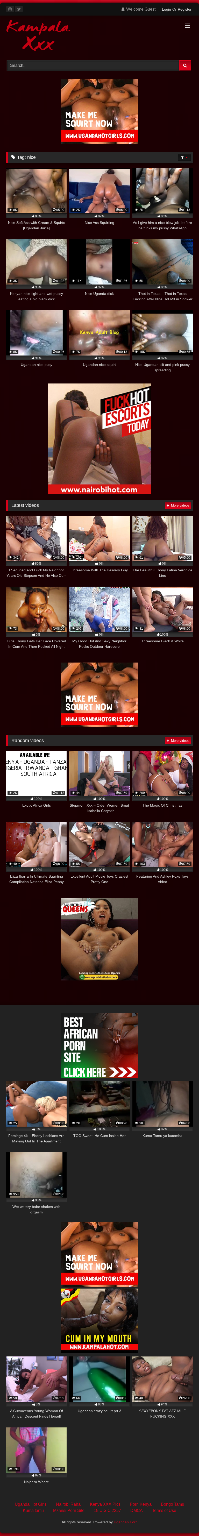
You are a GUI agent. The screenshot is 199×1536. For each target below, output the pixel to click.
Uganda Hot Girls (31, 1504)
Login (166, 9)
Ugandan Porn (126, 1522)
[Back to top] (183, 1521)
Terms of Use (164, 1510)
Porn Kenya (141, 1504)
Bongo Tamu (172, 1504)
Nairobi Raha (68, 1504)
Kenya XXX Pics (105, 1504)
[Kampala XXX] (99, 36)
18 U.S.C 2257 (107, 1510)
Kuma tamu (33, 1510)
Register (184, 9)
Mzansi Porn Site (68, 1510)
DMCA (136, 1510)
